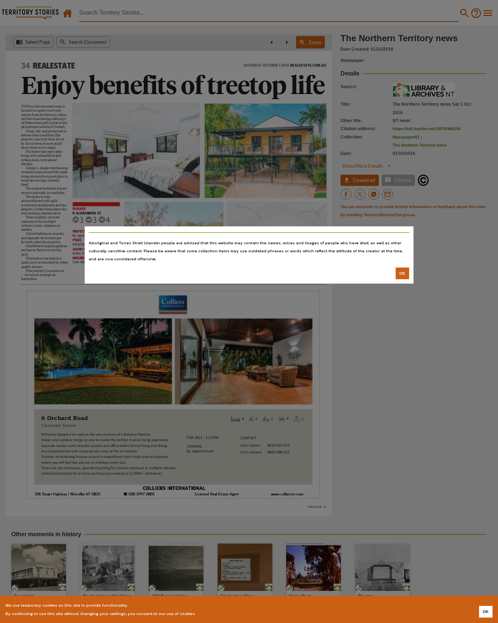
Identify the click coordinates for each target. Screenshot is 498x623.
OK (402, 273)
